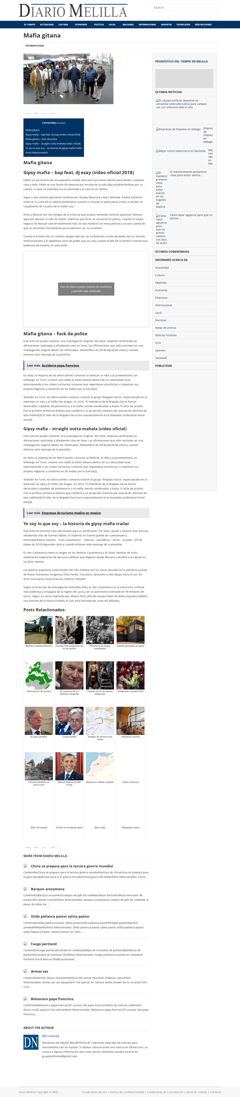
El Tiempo (29, 24)
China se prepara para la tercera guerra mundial (72, 866)
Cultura (63, 24)
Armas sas (39, 971)
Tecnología (183, 24)
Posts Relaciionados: (37, 152)
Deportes (166, 24)
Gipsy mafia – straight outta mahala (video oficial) (53, 143)
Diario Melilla (27, 1092)
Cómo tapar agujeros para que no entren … (191, 216)
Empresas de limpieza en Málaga (208, 135)
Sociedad (161, 358)
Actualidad (47, 24)
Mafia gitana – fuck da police (41, 139)
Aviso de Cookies (196, 1092)
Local (112, 24)
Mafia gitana (32, 130)
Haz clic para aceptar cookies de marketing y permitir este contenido (86, 288)
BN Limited (50, 1036)
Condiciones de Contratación (165, 1092)
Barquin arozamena (47, 889)
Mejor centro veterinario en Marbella (210, 156)
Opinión (160, 350)
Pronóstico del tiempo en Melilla (181, 61)
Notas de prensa (165, 327)
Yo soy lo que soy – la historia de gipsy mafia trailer (54, 148)
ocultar (61, 122)
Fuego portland (44, 944)
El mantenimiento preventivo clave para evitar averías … (188, 173)
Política (99, 24)
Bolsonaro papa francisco (52, 999)
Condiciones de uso (94, 1092)
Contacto (215, 1092)
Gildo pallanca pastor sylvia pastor (60, 916)
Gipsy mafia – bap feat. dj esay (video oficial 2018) (53, 134)
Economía (81, 24)
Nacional (128, 24)
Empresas (161, 297)
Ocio (158, 342)
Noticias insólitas (166, 335)
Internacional (147, 24)
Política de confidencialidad (127, 1092)
